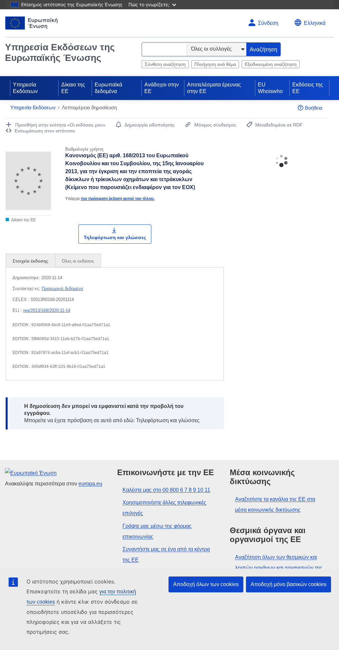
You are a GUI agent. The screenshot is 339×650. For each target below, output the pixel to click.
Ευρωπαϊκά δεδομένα (108, 88)
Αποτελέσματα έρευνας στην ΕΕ (214, 88)
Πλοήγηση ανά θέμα (215, 64)
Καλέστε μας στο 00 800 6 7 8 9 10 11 (166, 490)
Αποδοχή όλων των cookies (206, 584)
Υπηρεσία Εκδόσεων (25, 88)
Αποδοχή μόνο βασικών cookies (288, 584)
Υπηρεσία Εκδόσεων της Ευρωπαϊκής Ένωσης (60, 52)
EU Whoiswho (270, 88)
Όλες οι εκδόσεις (78, 261)
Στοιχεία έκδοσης (30, 261)
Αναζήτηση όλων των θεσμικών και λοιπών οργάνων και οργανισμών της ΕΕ (278, 567)
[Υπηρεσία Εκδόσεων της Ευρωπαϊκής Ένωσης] (31, 23)
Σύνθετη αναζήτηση (165, 64)
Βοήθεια (313, 108)
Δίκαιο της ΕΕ (73, 88)
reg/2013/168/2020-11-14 (46, 310)
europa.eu (90, 483)
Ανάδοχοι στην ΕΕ (161, 88)
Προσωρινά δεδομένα (62, 288)
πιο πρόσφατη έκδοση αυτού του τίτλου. (118, 198)
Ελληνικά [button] (314, 23)
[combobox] (164, 49)
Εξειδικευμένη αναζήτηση (271, 64)
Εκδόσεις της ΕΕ (307, 88)
